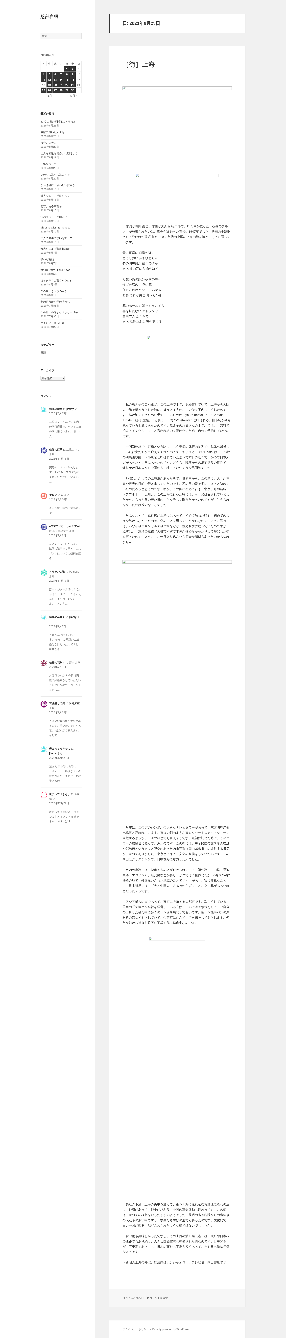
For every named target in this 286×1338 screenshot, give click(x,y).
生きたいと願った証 (52, 323)
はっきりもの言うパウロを (56, 280)
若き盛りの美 (57, 703)
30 (72, 90)
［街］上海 (138, 64)
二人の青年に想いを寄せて (56, 238)
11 (43, 79)
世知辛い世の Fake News (55, 270)
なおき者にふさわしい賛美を (58, 185)
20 (55, 85)
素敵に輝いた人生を (52, 132)
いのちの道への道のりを (55, 174)
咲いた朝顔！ (48, 259)
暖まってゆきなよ (59, 748)
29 (66, 90)
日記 (43, 352)
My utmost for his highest (55, 227)
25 (43, 90)
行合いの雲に (48, 143)
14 (61, 79)
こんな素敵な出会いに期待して (59, 153)
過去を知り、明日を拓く (55, 196)
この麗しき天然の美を (54, 291)
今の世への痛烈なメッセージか (59, 312)
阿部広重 (74, 703)
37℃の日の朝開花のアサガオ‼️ (60, 121)
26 (49, 90)
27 (55, 90)
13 (55, 79)
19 (49, 85)
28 (61, 90)
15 (66, 79)
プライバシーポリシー (135, 1329)
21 (61, 85)
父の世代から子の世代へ (55, 301)
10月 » (73, 95)
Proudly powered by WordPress (171, 1329)
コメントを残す (158, 1298)
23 (72, 85)
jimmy (70, 409)
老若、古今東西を (51, 206)
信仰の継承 (55, 409)
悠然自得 (49, 16)
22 (66, 85)
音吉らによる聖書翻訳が (55, 249)
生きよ (53, 495)
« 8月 (49, 95)
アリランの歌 (57, 571)
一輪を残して (48, 164)
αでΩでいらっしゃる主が (64, 526)
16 (72, 79)
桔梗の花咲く (57, 617)
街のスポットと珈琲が (54, 217)
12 (49, 79)
